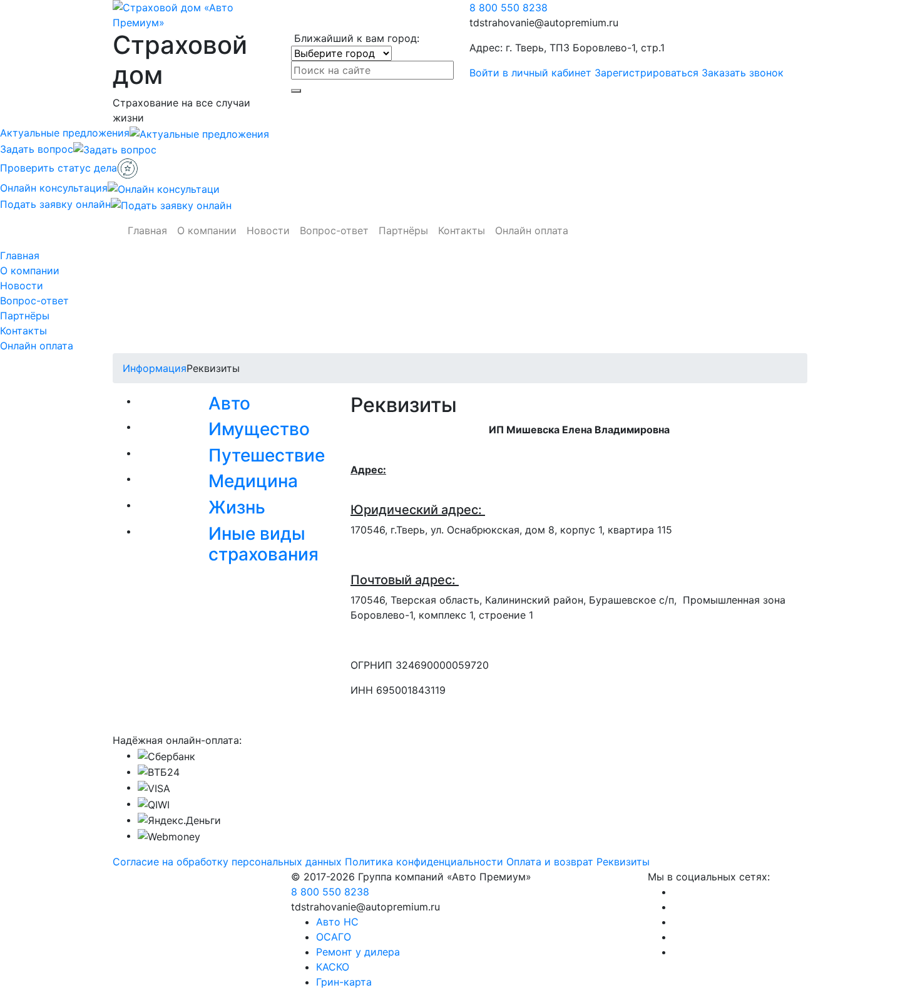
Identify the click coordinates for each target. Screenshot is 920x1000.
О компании (207, 230)
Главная (147, 230)
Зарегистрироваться (646, 72)
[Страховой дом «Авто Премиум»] (192, 14)
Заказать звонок (743, 72)
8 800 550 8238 (508, 7)
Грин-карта (344, 982)
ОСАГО (333, 936)
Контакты (461, 230)
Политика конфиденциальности (424, 861)
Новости (268, 230)
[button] (235, 406)
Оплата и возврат (549, 861)
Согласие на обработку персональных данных (227, 861)
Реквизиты (623, 861)
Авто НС (337, 921)
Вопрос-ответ (334, 230)
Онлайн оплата (531, 230)
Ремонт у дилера (358, 952)
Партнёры (403, 230)
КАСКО (332, 967)
